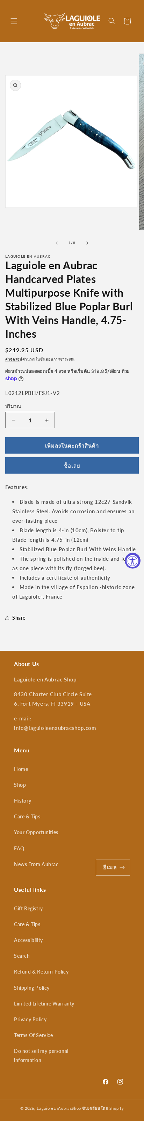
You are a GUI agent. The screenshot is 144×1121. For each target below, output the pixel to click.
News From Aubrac (36, 864)
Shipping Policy (32, 988)
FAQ (19, 848)
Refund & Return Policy (41, 972)
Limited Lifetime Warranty (44, 1004)
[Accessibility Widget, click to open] (133, 560)
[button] (14, 21)
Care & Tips (27, 816)
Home (21, 769)
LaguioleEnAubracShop (59, 1108)
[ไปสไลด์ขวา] (87, 243)
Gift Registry (28, 908)
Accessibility (28, 940)
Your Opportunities (36, 832)
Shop (20, 785)
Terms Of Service (33, 1035)
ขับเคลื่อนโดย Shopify (103, 1108)
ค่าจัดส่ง (12, 359)
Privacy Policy (30, 1019)
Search (22, 956)
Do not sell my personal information (41, 1055)
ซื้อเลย (72, 465)
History (22, 801)
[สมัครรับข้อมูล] (122, 867)
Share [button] (19, 618)
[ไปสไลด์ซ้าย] (56, 243)
